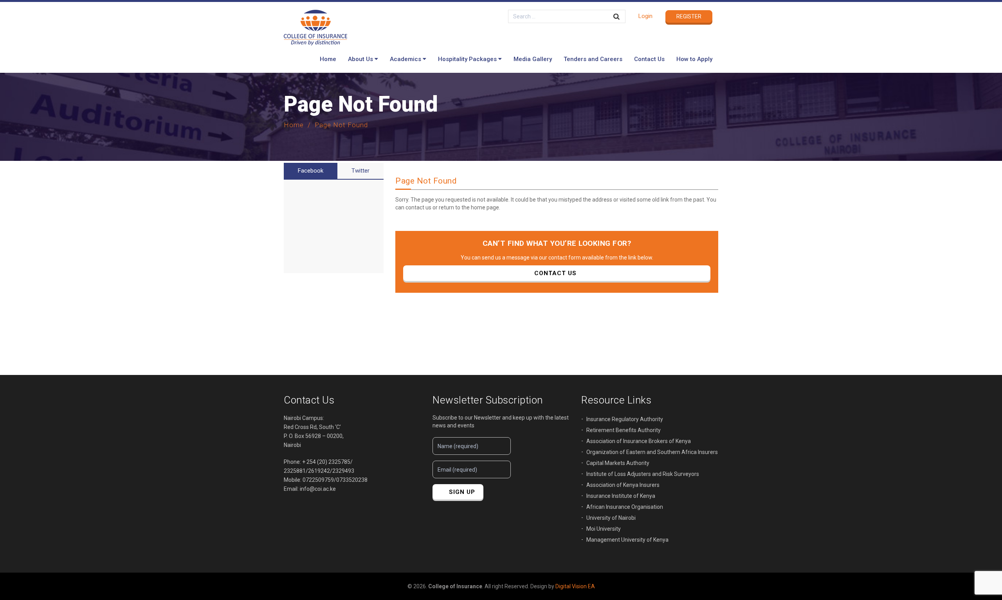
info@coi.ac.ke (318, 489)
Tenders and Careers (593, 59)
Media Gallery (533, 59)
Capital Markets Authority (617, 463)
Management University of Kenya (627, 540)
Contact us (555, 273)
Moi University (603, 529)
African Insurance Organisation (624, 507)
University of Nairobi (611, 518)
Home (328, 59)
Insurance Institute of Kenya (620, 496)
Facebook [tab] (310, 170)
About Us (360, 59)
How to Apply (694, 59)
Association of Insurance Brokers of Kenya (638, 441)
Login (645, 16)
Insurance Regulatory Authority (624, 419)
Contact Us (649, 59)
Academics (405, 59)
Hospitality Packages (467, 59)
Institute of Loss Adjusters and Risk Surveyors (642, 474)
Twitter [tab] (360, 170)
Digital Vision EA (575, 586)
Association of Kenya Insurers (623, 485)
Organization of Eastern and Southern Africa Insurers (652, 452)
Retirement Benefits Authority (623, 430)
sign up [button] (462, 491)
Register (688, 16)
